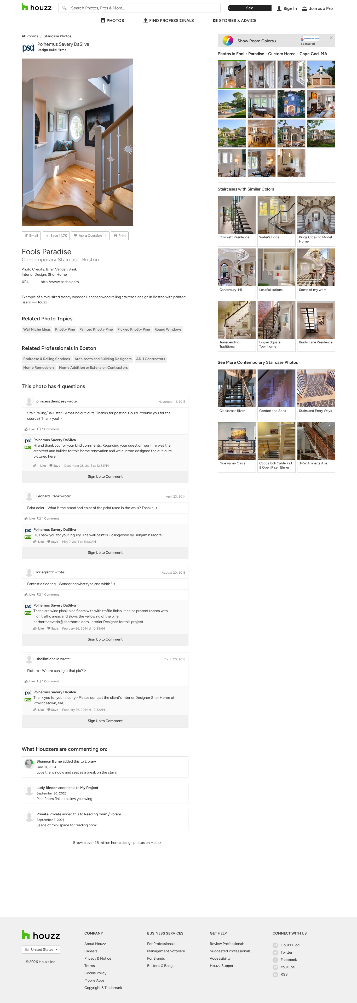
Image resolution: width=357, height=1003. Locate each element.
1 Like (42, 466)
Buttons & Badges (161, 966)
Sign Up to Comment (105, 476)
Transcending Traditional (230, 344)
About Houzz (95, 944)
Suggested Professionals (230, 951)
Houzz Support (222, 966)
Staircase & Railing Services (46, 359)
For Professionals (161, 944)
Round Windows (168, 329)
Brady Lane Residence (315, 342)
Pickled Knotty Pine (133, 329)
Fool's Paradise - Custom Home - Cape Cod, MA (281, 53)
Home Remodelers (39, 367)
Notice (105, 958)
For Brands (156, 958)
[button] (26, 429)
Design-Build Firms (51, 50)
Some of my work (312, 290)
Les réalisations (271, 290)
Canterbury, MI (231, 290)
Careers (90, 951)
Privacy (90, 958)
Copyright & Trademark (103, 987)
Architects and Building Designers (103, 359)
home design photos (128, 842)
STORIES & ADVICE (237, 20)
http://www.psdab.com (60, 282)
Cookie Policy (95, 973)
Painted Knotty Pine (96, 329)
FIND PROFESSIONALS (171, 20)
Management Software (166, 951)
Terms (89, 966)
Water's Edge (269, 237)
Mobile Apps (94, 980)
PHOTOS (115, 20)
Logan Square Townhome (269, 344)
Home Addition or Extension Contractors (93, 367)
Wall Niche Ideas (37, 329)
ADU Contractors (150, 359)
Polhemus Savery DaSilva (63, 44)
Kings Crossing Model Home (315, 239)
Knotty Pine (65, 329)
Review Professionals (227, 944)
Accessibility (220, 958)
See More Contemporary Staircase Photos (258, 362)
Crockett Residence (234, 237)
